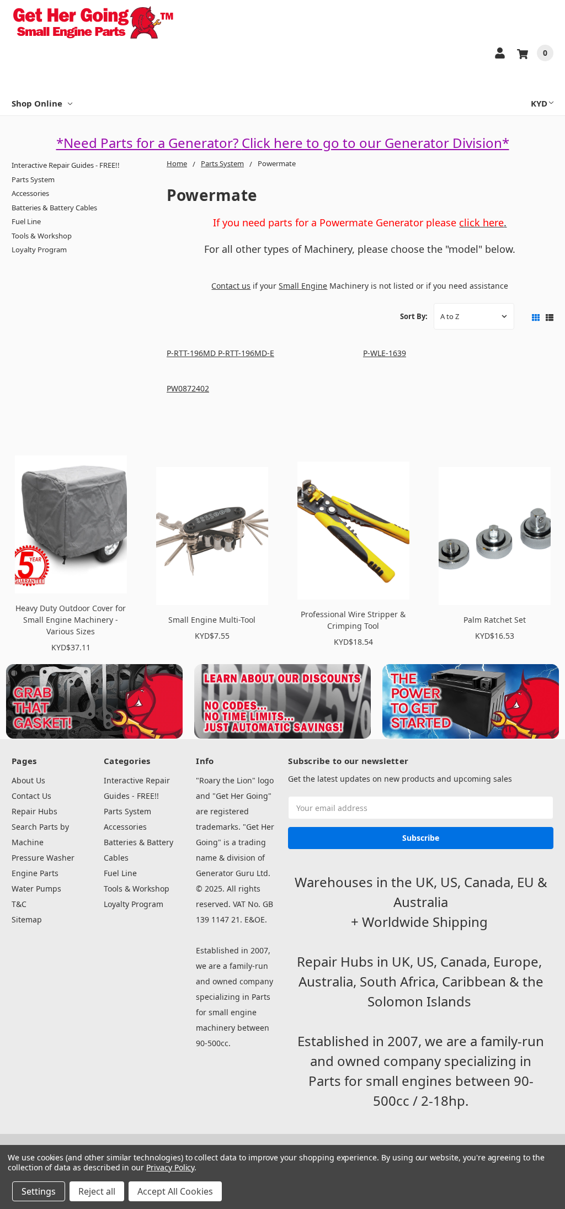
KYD (539, 103)
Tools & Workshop (42, 236)
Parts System (33, 179)
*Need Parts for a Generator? (149, 143)
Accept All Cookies (175, 1191)
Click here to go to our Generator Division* (375, 143)
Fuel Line (26, 221)
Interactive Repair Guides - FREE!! (66, 165)
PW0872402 (188, 388)
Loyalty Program (39, 249)
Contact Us (31, 796)
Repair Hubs (34, 811)
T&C (19, 904)
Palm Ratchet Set (494, 619)
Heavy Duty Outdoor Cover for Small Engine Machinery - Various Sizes (70, 620)
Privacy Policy (170, 1167)
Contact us (230, 285)
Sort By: (414, 316)
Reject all (96, 1191)
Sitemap (27, 919)
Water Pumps (36, 888)
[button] (94, 701)
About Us (28, 780)
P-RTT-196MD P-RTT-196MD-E (220, 353)
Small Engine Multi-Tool (211, 619)
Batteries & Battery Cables (54, 208)
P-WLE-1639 (384, 353)
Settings (39, 1191)
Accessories (30, 193)
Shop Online (37, 103)
